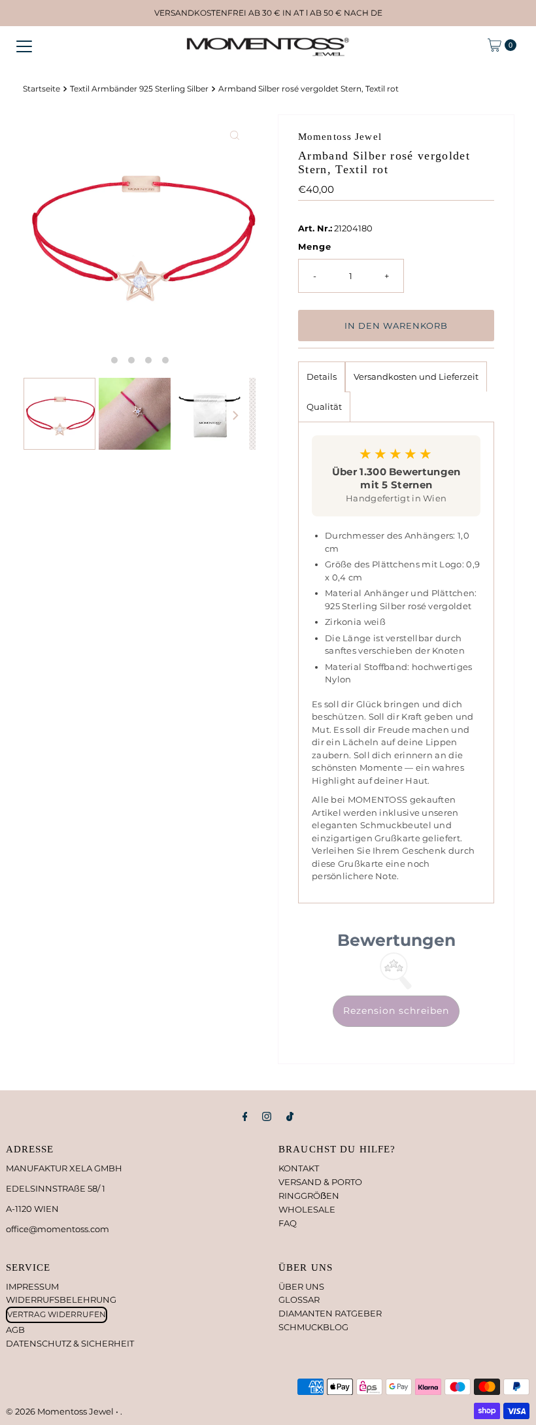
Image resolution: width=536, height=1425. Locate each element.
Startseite (41, 88)
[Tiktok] (289, 1117)
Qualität (324, 406)
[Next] (234, 415)
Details (322, 376)
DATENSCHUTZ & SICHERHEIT (70, 1343)
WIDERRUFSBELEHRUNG (61, 1299)
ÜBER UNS (301, 1286)
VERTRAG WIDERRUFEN (56, 1314)
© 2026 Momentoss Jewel (61, 1411)
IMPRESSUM (32, 1286)
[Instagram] (266, 1117)
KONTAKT (298, 1168)
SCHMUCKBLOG (313, 1327)
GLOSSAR (299, 1299)
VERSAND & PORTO (320, 1182)
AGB (15, 1329)
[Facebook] (245, 1117)
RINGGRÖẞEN (308, 1195)
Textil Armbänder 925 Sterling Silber (139, 88)
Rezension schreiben (396, 1010)
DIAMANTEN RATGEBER (330, 1313)
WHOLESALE (306, 1209)
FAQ (287, 1223)
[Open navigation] (24, 45)
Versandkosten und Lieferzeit (416, 376)
